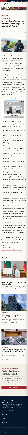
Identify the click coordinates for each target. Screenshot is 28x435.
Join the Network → (14, 387)
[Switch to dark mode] (20, 4)
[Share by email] (22, 33)
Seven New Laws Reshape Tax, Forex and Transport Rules (13, 283)
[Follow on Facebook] (2, 411)
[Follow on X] (6, 411)
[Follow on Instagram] (9, 411)
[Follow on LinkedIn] (12, 411)
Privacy (4, 432)
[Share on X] (19, 33)
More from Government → (20, 258)
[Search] (23, 4)
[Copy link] (25, 33)
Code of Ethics (10, 432)
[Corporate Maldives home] (5, 4)
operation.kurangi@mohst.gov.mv (11, 250)
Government (4, 15)
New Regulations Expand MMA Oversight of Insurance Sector (11, 316)
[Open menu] (25, 4)
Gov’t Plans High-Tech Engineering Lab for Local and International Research (13, 350)
